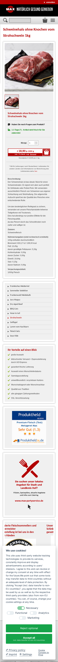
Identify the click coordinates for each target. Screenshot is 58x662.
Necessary (32, 608)
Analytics (43, 612)
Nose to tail (15, 313)
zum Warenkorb (45, 20)
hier (35, 171)
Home (29, 9)
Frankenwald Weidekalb (20, 295)
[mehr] (29, 428)
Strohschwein (16, 318)
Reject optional (29, 628)
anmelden (50, 2)
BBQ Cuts (14, 309)
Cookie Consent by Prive (43, 652)
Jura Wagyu (15, 300)
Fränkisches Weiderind (19, 286)
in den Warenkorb (46, 152)
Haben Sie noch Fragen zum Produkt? (28, 124)
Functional (21, 612)
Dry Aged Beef (16, 304)
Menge (24, 143)
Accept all (29, 638)
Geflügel (13, 322)
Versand (33, 154)
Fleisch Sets (15, 331)
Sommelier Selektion (19, 291)
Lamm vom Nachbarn (19, 327)
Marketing (33, 617)
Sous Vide (14, 336)
